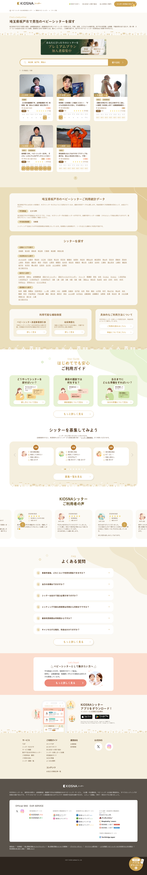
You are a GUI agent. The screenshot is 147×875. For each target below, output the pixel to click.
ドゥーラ (82, 277)
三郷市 (118, 262)
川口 (58, 291)
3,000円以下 (45, 279)
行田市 (50, 259)
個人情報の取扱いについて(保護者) (58, 846)
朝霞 (24, 291)
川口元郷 (125, 294)
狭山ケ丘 (110, 291)
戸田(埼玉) (32, 294)
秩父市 (56, 259)
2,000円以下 (34, 279)
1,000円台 (122, 277)
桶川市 (84, 262)
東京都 (53, 251)
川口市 (43, 259)
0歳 (53, 279)
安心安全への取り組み (89, 4)
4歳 (71, 279)
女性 (99, 277)
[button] (62, 469)
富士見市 (111, 262)
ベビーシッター (59, 26)
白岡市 (64, 265)
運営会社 (12, 846)
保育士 (29, 277)
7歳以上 (86, 279)
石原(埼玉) (38, 291)
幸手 (104, 291)
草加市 (27, 262)
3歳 (66, 279)
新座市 (77, 262)
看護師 (89, 277)
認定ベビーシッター (50, 277)
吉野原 (103, 294)
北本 (82, 291)
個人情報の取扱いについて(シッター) (34, 846)
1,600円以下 (23, 279)
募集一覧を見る (73, 476)
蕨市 (39, 262)
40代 (121, 279)
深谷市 (124, 259)
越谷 (92, 291)
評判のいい (31, 282)
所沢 (24, 294)
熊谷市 (37, 259)
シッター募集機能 (87, 437)
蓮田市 (124, 262)
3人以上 (113, 277)
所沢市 (62, 259)
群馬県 (34, 251)
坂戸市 (20, 265)
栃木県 (27, 251)
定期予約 (21, 277)
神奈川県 (60, 251)
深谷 (64, 294)
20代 (110, 279)
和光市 (71, 262)
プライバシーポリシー (76, 846)
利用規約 (19, 846)
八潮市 (103, 262)
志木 (123, 291)
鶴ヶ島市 (35, 265)
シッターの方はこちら (124, 4)
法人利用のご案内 (105, 4)
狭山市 (105, 259)
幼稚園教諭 (37, 277)
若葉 (108, 294)
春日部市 (97, 259)
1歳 (58, 279)
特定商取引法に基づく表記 (17, 848)
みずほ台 (79, 294)
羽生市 (111, 259)
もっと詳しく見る (73, 642)
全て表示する (23, 268)
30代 (116, 279)
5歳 (75, 279)
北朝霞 (64, 291)
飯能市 (69, 259)
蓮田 (47, 294)
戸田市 (45, 262)
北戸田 (77, 291)
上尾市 (20, 262)
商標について (30, 848)
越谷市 (34, 262)
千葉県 (46, 251)
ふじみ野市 (56, 265)
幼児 (105, 279)
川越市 (30, 259)
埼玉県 (40, 251)
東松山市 (89, 259)
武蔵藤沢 (95, 294)
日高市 (42, 265)
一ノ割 (46, 291)
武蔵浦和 (87, 294)
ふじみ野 (71, 294)
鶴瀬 (20, 294)
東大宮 (52, 294)
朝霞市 (58, 262)
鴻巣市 (118, 259)
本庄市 (82, 259)
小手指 (98, 291)
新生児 (93, 279)
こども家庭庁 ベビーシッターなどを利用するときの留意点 (116, 846)
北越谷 (70, 291)
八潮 (34, 297)
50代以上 (21, 282)
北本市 (97, 262)
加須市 (76, 259)
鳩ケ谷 (29, 297)
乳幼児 (99, 279)
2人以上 (106, 277)
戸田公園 (41, 294)
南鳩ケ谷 (21, 297)
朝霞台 (30, 291)
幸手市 (27, 265)
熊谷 (87, 291)
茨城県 (20, 251)
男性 (94, 277)
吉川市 (48, 265)
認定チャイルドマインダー (67, 277)
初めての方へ (75, 4)
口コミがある (41, 282)
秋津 (20, 291)
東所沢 (59, 294)
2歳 (62, 279)
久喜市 (90, 262)
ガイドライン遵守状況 (91, 846)
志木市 (64, 262)
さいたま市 (22, 259)
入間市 (51, 262)
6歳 (80, 279)
